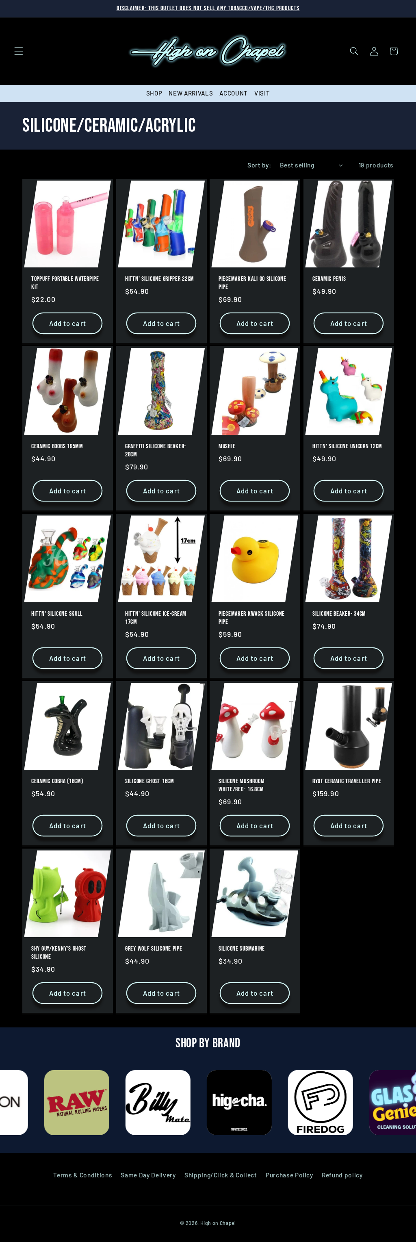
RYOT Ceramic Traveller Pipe (346, 781)
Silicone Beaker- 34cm (339, 614)
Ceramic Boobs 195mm (57, 446)
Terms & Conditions (82, 1175)
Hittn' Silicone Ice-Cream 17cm (155, 618)
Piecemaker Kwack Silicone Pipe (252, 618)
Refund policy (342, 1175)
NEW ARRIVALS (191, 93)
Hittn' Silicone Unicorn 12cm (347, 446)
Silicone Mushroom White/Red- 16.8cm (241, 785)
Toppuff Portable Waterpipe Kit (65, 283)
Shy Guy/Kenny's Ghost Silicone (59, 953)
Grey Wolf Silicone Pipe (153, 949)
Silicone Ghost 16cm (149, 781)
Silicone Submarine (242, 949)
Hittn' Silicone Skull (57, 614)
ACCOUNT (233, 93)
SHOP (154, 93)
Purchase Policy (289, 1175)
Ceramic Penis (329, 279)
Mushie (227, 446)
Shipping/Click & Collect (220, 1175)
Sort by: (259, 165)
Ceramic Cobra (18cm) (57, 781)
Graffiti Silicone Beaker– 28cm (155, 450)
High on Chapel (218, 1223)
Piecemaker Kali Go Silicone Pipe (252, 283)
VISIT (262, 93)
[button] (18, 51)
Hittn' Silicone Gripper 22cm (159, 279)
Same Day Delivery (148, 1175)
